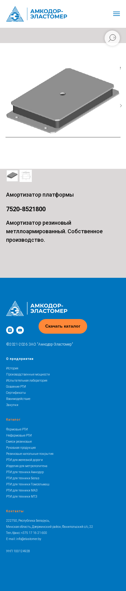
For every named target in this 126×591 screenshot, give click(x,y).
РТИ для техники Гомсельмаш (27, 484)
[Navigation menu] (116, 14)
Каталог (13, 419)
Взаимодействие (18, 399)
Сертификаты (16, 392)
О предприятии (20, 359)
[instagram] (10, 330)
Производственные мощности (28, 374)
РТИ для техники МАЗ (21, 490)
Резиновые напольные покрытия (30, 453)
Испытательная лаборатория (26, 380)
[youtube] (20, 330)
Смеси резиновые (19, 441)
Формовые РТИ (17, 429)
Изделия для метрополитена (26, 466)
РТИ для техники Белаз (22, 478)
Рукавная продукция (21, 447)
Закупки (12, 405)
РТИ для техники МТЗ (21, 496)
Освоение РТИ (16, 386)
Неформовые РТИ (19, 435)
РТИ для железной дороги (24, 460)
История (12, 368)
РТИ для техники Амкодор (25, 472)
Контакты (15, 511)
